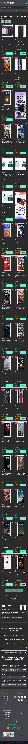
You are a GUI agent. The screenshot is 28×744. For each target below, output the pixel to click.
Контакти (7, 714)
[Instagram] (22, 697)
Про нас (21, 707)
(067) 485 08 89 (6, 696)
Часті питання (7, 716)
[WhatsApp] (22, 700)
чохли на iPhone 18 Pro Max (11, 10)
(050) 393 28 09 (6, 698)
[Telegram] (19, 700)
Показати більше (14, 590)
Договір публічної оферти (21, 721)
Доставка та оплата (7, 712)
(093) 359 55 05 (6, 700)
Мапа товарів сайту (21, 719)
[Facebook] (15, 697)
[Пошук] (26, 7)
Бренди (21, 713)
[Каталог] (1, 3)
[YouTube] (19, 697)
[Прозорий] (6, 179)
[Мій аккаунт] (24, 3)
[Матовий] (4, 179)
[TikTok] (25, 697)
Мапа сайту (21, 717)
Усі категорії (21, 715)
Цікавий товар (7, 718)
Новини (21, 709)
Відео (21, 711)
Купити (9, 53)
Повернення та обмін (7, 710)
